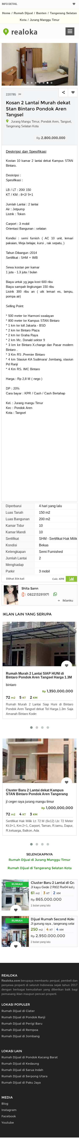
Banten (41, 13)
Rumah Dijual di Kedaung (20, 1063)
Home (6, 13)
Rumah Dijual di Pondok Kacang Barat (29, 1057)
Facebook (8, 1116)
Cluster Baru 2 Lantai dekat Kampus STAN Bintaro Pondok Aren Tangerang (37, 792)
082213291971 (38, 594)
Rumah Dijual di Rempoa (19, 1030)
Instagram (8, 1110)
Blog (4, 1103)
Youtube (7, 1122)
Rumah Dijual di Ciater (18, 1011)
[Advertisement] (39, 456)
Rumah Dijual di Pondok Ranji (23, 1017)
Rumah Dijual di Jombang (20, 1036)
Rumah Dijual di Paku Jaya (21, 1082)
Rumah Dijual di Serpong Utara (24, 1076)
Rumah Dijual (23, 13)
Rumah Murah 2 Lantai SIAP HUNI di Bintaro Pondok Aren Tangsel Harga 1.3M (39, 675)
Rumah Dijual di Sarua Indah (22, 1070)
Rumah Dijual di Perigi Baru (21, 1023)
